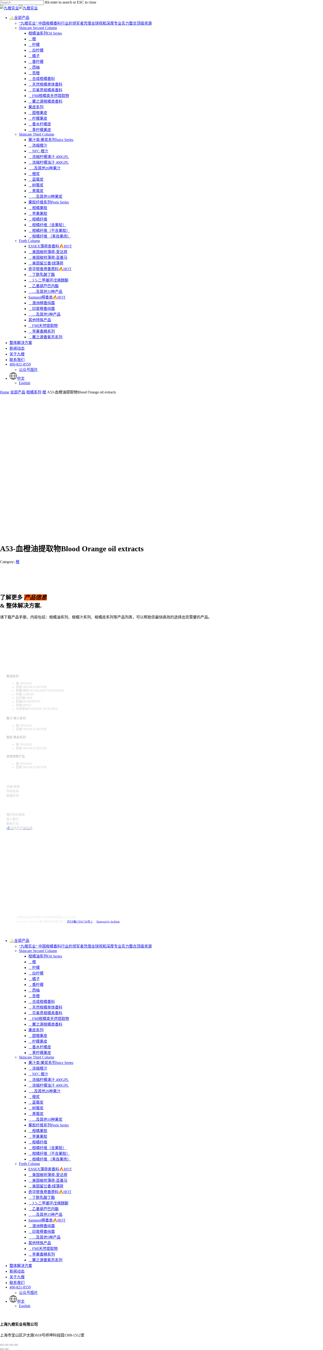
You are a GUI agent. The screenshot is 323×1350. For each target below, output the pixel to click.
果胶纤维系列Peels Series (48, 1125)
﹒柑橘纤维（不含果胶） (49, 1153)
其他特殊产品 (39, 1243)
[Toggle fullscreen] (11, 1345)
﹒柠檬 (34, 968)
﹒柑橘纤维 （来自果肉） (49, 1159)
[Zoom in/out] (16, 1345)
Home (4, 392)
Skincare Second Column (38, 951)
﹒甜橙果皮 (37, 1036)
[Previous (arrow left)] (2, 1349)
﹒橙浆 (34, 1097)
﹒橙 (32, 962)
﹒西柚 (34, 990)
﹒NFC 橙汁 (38, 1074)
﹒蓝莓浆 (36, 1102)
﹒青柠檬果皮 (39, 1053)
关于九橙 (17, 1277)
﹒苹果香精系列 (41, 1254)
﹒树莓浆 (36, 1108)
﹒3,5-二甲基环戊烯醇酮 (48, 1203)
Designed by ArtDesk (108, 921)
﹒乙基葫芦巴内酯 (43, 1209)
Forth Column (29, 1164)
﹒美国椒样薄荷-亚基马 (47, 1180)
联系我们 (17, 1283)
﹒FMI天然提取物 (43, 1249)
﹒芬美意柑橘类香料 (45, 1013)
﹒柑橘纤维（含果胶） (47, 1148)
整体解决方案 (20, 1266)
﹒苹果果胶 (37, 1136)
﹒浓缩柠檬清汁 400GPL (48, 1080)
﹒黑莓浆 (36, 1114)
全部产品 (17, 392)
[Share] (7, 1345)
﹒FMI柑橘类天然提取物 (48, 1019)
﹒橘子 (34, 979)
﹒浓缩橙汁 (37, 1068)
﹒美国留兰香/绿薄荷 (45, 1186)
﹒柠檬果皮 (37, 1041)
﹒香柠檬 (36, 985)
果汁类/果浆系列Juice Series (50, 1063)
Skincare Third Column (36, 1057)
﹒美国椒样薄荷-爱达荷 (47, 1175)
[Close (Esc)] (2, 1345)
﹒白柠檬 (36, 973)
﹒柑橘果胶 (37, 1131)
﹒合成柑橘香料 (41, 1002)
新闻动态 (17, 1271)
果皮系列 (36, 1030)
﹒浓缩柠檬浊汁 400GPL (48, 1085)
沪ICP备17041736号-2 (79, 921)
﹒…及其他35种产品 (45, 1215)
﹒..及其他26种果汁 (44, 1091)
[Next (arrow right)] (7, 1349)
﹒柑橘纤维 (37, 1142)
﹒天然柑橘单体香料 (45, 1007)
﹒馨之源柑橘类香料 (45, 1024)
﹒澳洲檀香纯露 (41, 1226)
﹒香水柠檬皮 (39, 1047)
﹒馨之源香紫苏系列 (45, 1260)
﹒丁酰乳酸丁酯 (41, 1198)
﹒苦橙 (34, 996)
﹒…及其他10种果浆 (45, 1119)
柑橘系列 (33, 392)
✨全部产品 (19, 941)
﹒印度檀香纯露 (41, 1232)
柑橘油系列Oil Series (45, 956)
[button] (15, 627)
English (24, 1306)
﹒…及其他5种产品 (44, 1237)
